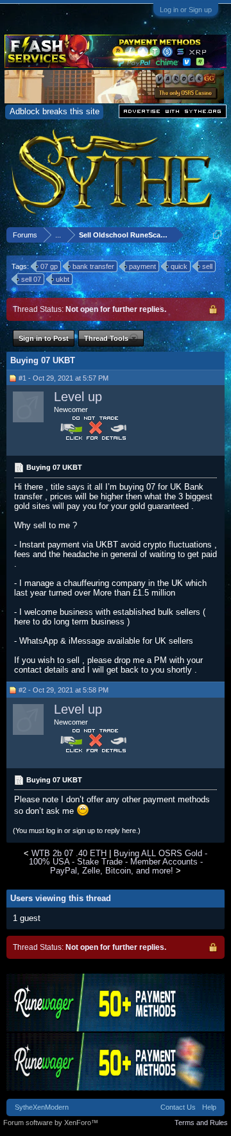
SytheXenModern (42, 1107)
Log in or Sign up (186, 9)
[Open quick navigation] (217, 234)
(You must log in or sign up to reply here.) (77, 830)
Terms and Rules (201, 1122)
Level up (78, 397)
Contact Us (178, 1107)
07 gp (49, 266)
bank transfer (93, 266)
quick (179, 266)
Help (209, 1107)
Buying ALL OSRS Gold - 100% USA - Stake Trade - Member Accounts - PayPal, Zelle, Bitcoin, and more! (118, 861)
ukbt (62, 279)
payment (142, 266)
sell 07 (31, 279)
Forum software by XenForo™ (50, 1122)
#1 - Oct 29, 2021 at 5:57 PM (63, 378)
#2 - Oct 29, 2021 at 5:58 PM (63, 690)
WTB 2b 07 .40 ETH (69, 853)
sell (207, 266)
